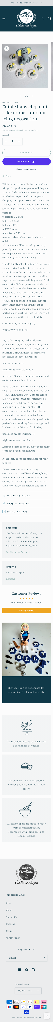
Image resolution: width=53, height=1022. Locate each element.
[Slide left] (20, 96)
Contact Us (11, 917)
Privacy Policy (13, 937)
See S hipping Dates (16, 552)
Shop (8, 903)
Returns (10, 578)
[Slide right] (33, 96)
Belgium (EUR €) (25, 990)
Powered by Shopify (34, 1017)
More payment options (26, 169)
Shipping (16, 130)
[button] (3, 18)
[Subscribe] (43, 958)
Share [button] (9, 176)
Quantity (6, 135)
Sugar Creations (22, 1017)
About (9, 910)
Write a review (26, 610)
